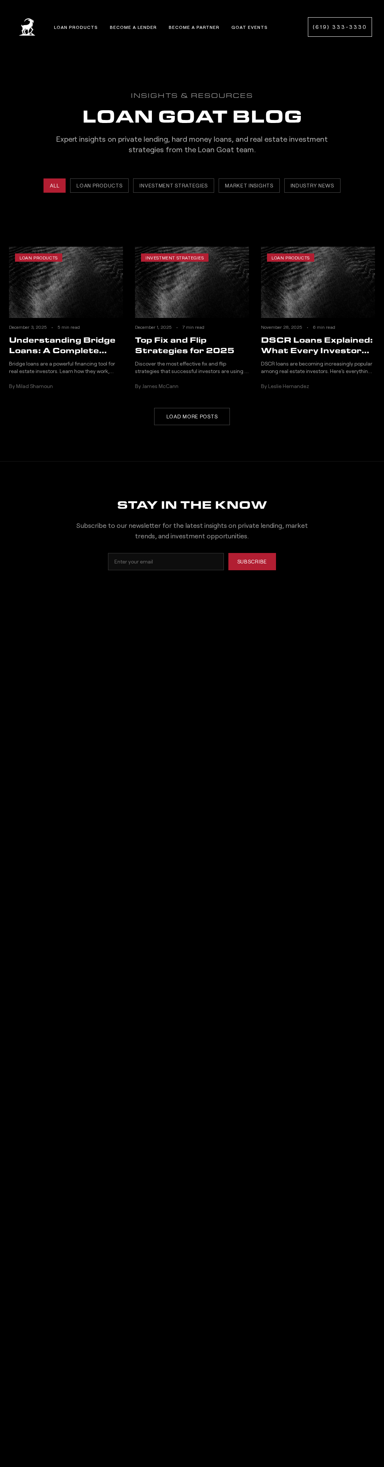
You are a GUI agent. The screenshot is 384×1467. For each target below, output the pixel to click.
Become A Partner (194, 27)
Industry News (312, 185)
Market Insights (249, 185)
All (54, 185)
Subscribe (252, 561)
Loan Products (76, 27)
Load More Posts (192, 416)
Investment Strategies (174, 185)
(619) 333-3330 (340, 27)
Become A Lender (133, 27)
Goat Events (249, 27)
